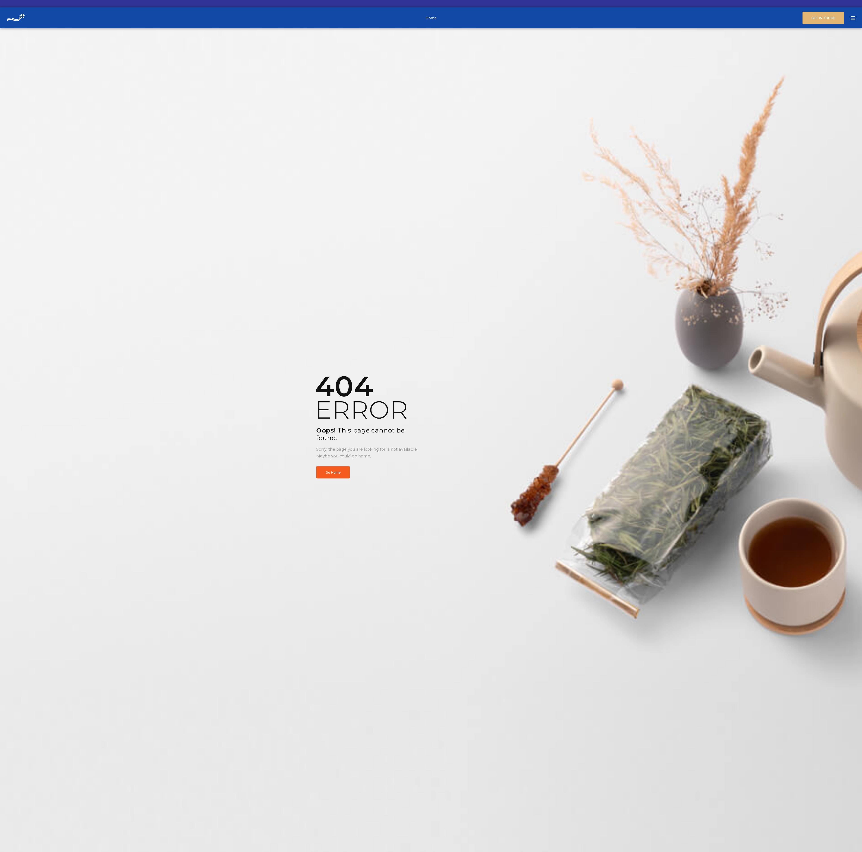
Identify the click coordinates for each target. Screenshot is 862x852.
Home (431, 18)
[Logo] (16, 17)
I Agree (732, 838)
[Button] (853, 18)
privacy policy (836, 838)
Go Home (333, 472)
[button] (853, 838)
